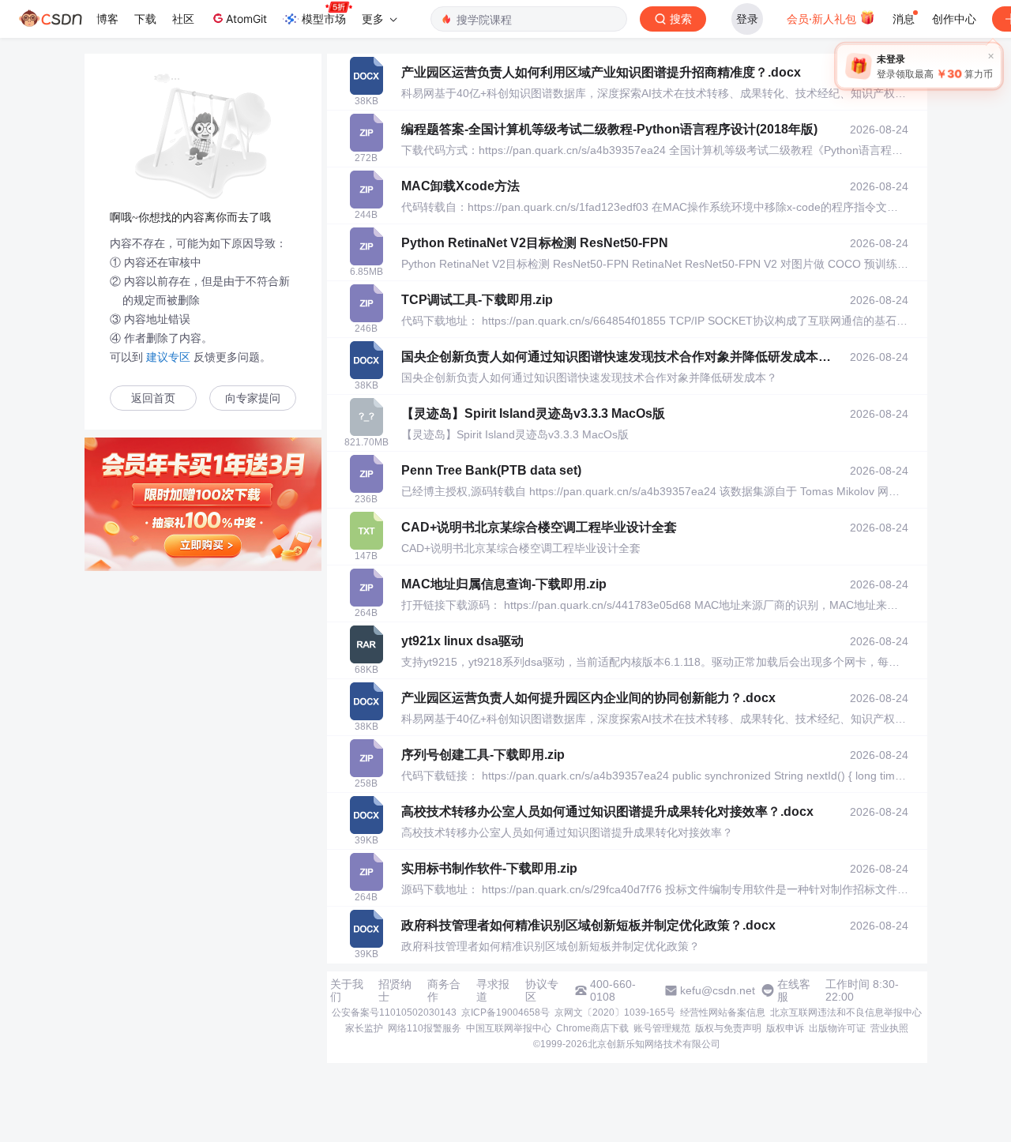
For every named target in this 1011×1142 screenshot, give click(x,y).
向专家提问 (252, 398)
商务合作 (443, 990)
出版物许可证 (837, 1028)
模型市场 (324, 18)
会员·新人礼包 (823, 18)
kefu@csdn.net (717, 990)
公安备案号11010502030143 (394, 1012)
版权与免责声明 (728, 1028)
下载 (145, 18)
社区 (183, 18)
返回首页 (153, 398)
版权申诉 (785, 1028)
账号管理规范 (661, 1028)
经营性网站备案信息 (722, 1012)
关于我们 (346, 990)
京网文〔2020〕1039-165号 (614, 1012)
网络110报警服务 (424, 1028)
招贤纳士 (395, 990)
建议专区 (168, 357)
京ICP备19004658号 (505, 1012)
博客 (107, 18)
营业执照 (889, 1028)
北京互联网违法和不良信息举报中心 (846, 1012)
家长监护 (364, 1028)
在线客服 (793, 990)
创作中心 (954, 18)
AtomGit (246, 18)
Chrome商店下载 (592, 1028)
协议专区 (541, 990)
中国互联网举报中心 (508, 1028)
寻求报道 (492, 990)
